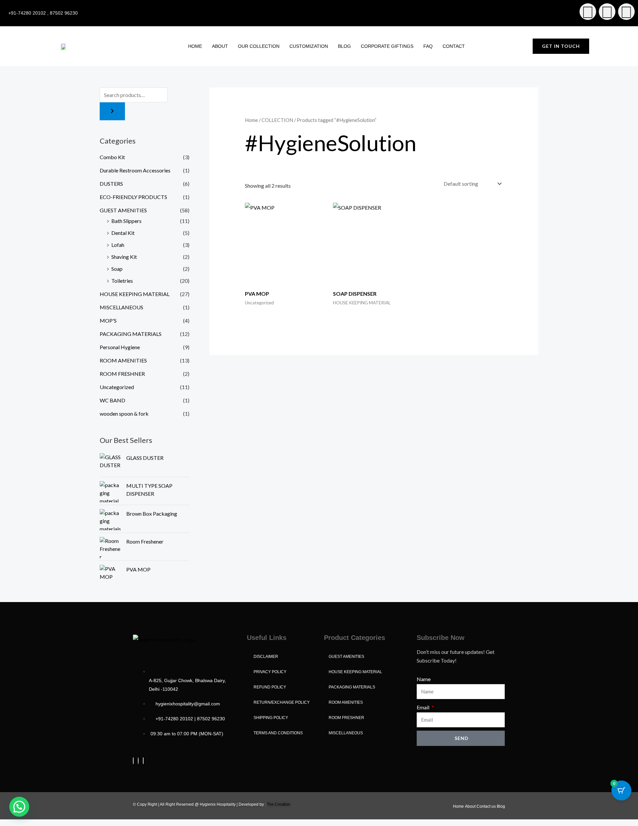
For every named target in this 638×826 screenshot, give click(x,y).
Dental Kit (123, 233)
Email (423, 707)
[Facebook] (133, 760)
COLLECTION (277, 120)
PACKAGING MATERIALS (130, 334)
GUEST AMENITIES (123, 210)
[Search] (112, 111)
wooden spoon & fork (124, 413)
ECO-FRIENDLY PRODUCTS (133, 197)
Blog (344, 46)
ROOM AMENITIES (123, 360)
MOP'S (108, 320)
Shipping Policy (271, 717)
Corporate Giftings (387, 46)
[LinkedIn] (143, 760)
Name (424, 679)
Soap (117, 268)
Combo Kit (112, 157)
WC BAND (112, 400)
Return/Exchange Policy (282, 702)
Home (195, 46)
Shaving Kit (124, 257)
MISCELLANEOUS (121, 307)
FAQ (428, 46)
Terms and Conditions (278, 733)
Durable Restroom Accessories (135, 170)
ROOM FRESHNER (122, 373)
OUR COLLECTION (258, 46)
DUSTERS (111, 183)
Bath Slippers (126, 221)
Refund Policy (270, 687)
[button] (19, 807)
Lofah (117, 245)
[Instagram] (138, 760)
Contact (454, 46)
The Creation (278, 804)
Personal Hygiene (120, 347)
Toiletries (122, 280)
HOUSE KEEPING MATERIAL (134, 294)
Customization (308, 46)
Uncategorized (117, 387)
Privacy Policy (270, 672)
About (220, 46)
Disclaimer (266, 656)
